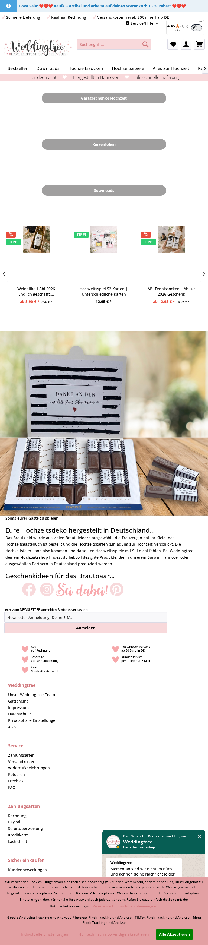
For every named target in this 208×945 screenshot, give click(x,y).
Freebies (16, 780)
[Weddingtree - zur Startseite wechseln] (38, 50)
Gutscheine (18, 701)
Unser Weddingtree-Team (31, 694)
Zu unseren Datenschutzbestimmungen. (125, 906)
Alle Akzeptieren (174, 934)
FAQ (11, 787)
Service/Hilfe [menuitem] (141, 23)
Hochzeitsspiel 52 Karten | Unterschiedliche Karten (104, 291)
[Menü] (200, 23)
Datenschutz (19, 713)
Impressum (18, 707)
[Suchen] (145, 44)
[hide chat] (199, 836)
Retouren (16, 774)
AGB (12, 726)
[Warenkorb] (199, 44)
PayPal (14, 821)
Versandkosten (21, 761)
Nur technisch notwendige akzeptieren (113, 934)
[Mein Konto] (186, 44)
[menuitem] (114, 44)
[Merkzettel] (172, 44)
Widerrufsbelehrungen (29, 767)
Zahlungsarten (21, 755)
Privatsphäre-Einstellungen (33, 720)
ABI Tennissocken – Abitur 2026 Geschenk (171, 291)
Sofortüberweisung (25, 828)
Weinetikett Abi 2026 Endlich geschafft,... (36, 291)
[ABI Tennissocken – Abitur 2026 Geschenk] (171, 254)
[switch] (196, 27)
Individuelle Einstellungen (44, 934)
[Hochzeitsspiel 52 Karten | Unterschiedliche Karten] (104, 254)
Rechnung (17, 815)
